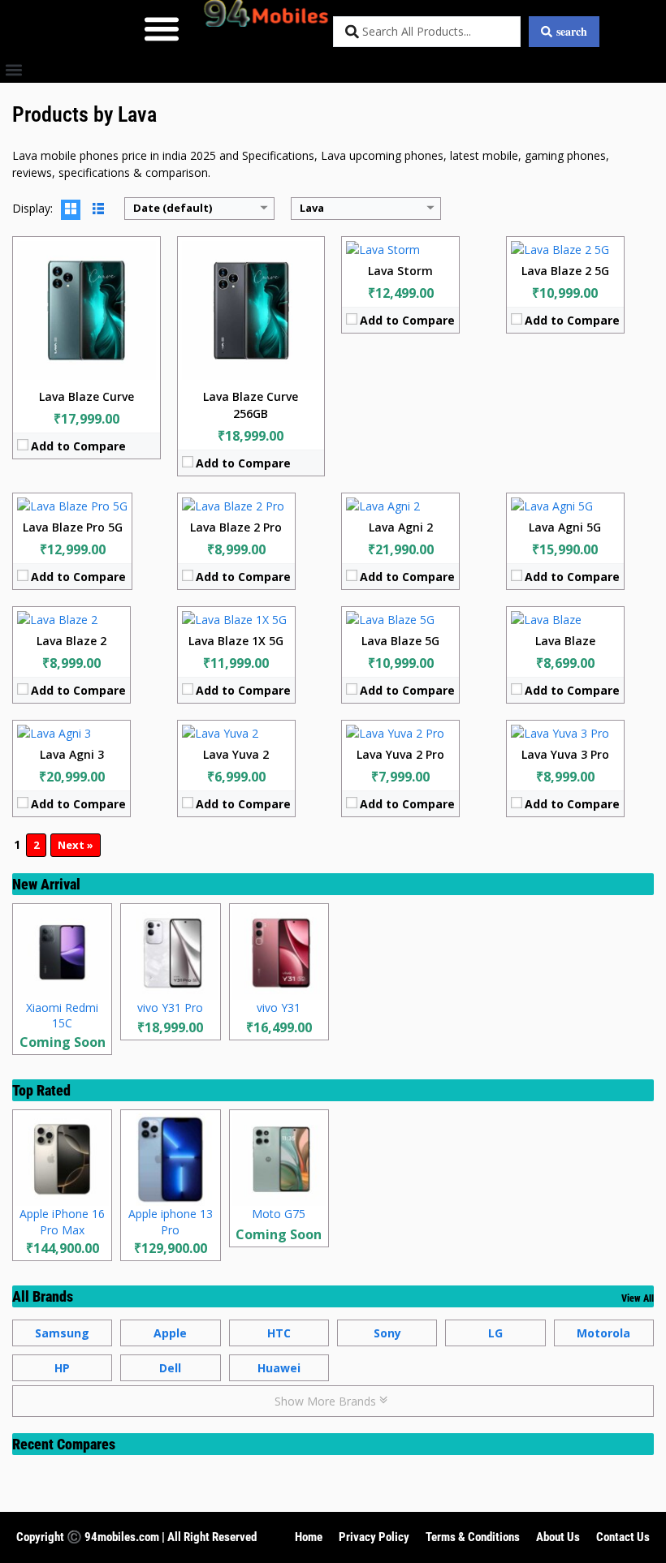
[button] (161, 28)
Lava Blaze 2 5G (565, 270)
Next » (75, 844)
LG (495, 1333)
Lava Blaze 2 (71, 640)
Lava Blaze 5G (400, 640)
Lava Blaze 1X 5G (235, 640)
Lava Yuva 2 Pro (400, 754)
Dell (170, 1368)
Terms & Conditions (473, 1537)
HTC (279, 1333)
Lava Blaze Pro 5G (73, 527)
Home (308, 1537)
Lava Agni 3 (72, 754)
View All (637, 1298)
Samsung (62, 1333)
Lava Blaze (565, 640)
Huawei (279, 1368)
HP (62, 1368)
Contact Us (623, 1537)
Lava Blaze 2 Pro (236, 527)
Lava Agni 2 (401, 527)
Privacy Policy (374, 1537)
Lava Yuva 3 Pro (565, 754)
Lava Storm (400, 270)
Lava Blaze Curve (86, 396)
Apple (170, 1333)
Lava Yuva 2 (236, 754)
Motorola (603, 1333)
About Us (558, 1537)
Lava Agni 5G (565, 527)
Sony (387, 1333)
